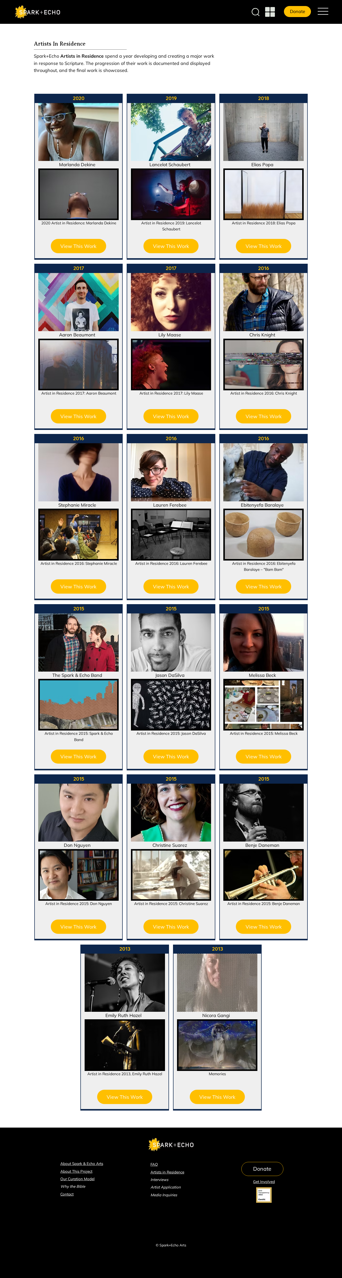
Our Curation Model (77, 1178)
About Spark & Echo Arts (81, 1163)
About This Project (76, 1171)
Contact (67, 1194)
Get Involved (264, 1181)
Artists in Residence (167, 1172)
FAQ (154, 1164)
